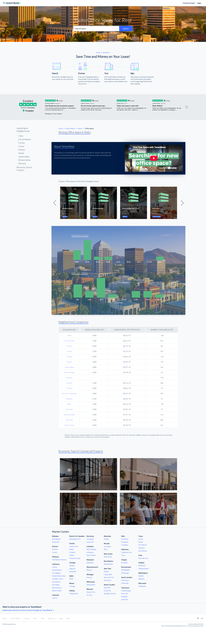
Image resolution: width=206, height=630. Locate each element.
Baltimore (90, 563)
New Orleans (91, 555)
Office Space (88, 474)
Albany (106, 571)
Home (60, 128)
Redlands (69, 399)
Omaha (106, 539)
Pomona (69, 388)
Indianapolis (73, 593)
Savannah (72, 571)
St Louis (89, 595)
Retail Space (148, 474)
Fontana (21, 149)
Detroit (89, 577)
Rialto (80, 128)
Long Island (108, 574)
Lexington (90, 539)
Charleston (125, 580)
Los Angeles (56, 573)
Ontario (69, 383)
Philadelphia (125, 570)
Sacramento (56, 582)
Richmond (141, 565)
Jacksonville (73, 546)
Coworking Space (148, 509)
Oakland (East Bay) (59, 576)
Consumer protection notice (195, 626)
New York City (109, 577)
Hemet (21, 153)
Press (35, 618)
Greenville (125, 583)
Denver (54, 598)
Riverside (69, 409)
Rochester (107, 580)
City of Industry (24, 139)
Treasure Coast (74, 558)
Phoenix (55, 549)
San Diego (55, 585)
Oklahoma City (126, 552)
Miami (71, 549)
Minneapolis (91, 585)
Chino (20, 136)
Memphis (124, 596)
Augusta (72, 568)
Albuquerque (108, 564)
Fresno (54, 567)
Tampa (71, 555)
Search (126, 28)
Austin (140, 539)
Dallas (140, 542)
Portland (124, 563)
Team (42, 618)
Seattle (141, 576)
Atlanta (72, 565)
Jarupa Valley (23, 156)
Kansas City (91, 592)
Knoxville (124, 593)
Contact (26, 618)
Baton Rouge (91, 549)
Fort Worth (142, 545)
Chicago (72, 586)
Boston (89, 570)
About (5, 618)
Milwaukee (142, 586)
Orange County (57, 579)
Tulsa (123, 555)
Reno (106, 549)
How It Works (15, 618)
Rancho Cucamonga (69, 393)
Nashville (124, 599)
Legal (61, 618)
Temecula (69, 420)
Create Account (189, 3)
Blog (67, 618)
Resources (51, 618)
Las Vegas (107, 546)
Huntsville (55, 542)
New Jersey (108, 557)
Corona (21, 143)
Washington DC (75, 539)
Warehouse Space (88, 509)
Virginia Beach (143, 568)
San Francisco (57, 588)
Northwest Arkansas (59, 560)
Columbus (124, 545)
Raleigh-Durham (110, 593)
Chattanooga (126, 591)
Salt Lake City (143, 558)
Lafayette (90, 552)
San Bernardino (69, 415)
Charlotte (107, 591)
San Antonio (142, 551)
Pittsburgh (125, 573)
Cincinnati (124, 539)
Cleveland (124, 542)
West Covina (69, 425)
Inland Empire (70, 128)
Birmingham (56, 539)
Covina (21, 146)
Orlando (72, 552)
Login (199, 3)
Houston (141, 548)
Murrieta (22, 163)
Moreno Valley (24, 160)
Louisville (90, 542)
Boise (71, 579)
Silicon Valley (56, 591)
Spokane (141, 579)
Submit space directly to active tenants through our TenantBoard (27, 610)
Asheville (107, 588)
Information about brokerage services (176, 626)
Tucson (54, 552)
